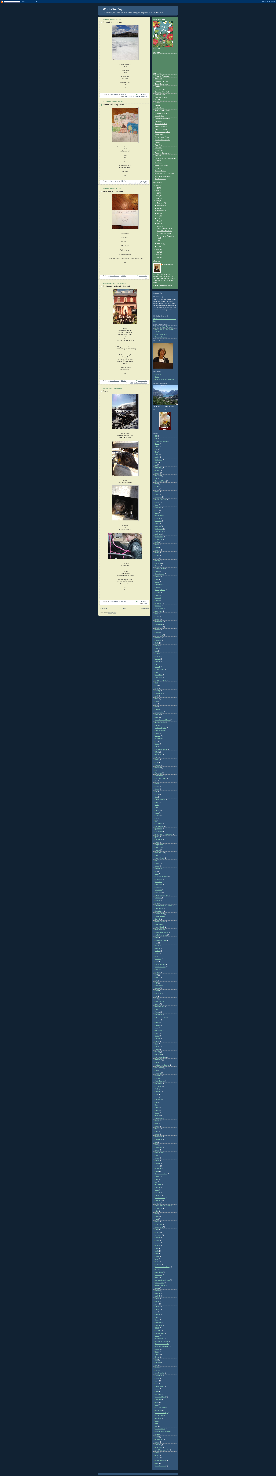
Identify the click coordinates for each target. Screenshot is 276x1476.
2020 (157, 188)
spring (157, 1288)
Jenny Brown (159, 911)
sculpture (158, 1237)
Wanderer (158, 1418)
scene (157, 1229)
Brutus (157, 555)
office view (158, 1099)
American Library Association (164, 327)
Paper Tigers (159, 134)
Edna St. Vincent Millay (162, 720)
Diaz (156, 685)
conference (158, 624)
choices (157, 600)
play (156, 1144)
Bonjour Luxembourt (161, 84)
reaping (157, 1192)
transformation (159, 1373)
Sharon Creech (168, 264)
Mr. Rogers (158, 1054)
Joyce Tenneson (160, 916)
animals (157, 454)
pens (156, 1131)
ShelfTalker (158, 163)
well (156, 1426)
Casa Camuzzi (159, 574)
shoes (157, 1253)
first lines (158, 768)
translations (158, 1375)
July (158, 216)
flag (156, 781)
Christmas (158, 603)
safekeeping (159, 1227)
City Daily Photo (160, 89)
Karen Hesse (159, 924)
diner (156, 688)
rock (156, 1213)
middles (157, 1022)
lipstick (157, 977)
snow (130, 96)
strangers (158, 1306)
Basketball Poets (160, 481)
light (156, 975)
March (159, 226)
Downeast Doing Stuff (162, 92)
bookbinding (159, 537)
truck (156, 1383)
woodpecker (159, 1439)
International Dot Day (161, 895)
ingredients (158, 890)
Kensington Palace (161, 940)
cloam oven (158, 611)
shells (157, 1251)
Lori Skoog (158, 993)
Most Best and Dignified (113, 191)
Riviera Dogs (159, 150)
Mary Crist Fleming (161, 1017)
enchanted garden (160, 728)
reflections (158, 1200)
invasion (157, 900)
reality (157, 1190)
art (135, 183)
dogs (156, 699)
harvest (157, 850)
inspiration (158, 892)
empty (157, 725)
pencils (157, 1129)
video (156, 1402)
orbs (156, 1102)
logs (156, 983)
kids (156, 943)
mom (156, 1028)
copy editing (159, 635)
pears (157, 1126)
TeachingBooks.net (161, 337)
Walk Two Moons (160, 1407)
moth (156, 1044)
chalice (157, 576)
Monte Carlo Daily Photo (162, 132)
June (159, 218)
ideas (156, 874)
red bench (158, 1195)
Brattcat (157, 87)
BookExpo (158, 539)
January (160, 246)
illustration (158, 879)
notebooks (158, 1083)
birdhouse (158, 507)
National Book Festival (162, 1065)
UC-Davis (158, 1394)
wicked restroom (160, 1429)
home (157, 866)
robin (156, 1211)
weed (156, 1423)
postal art (158, 1163)
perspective (158, 1136)
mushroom (158, 1060)
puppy (157, 1171)
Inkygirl (157, 105)
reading (157, 1187)
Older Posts (145, 609)
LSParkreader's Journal (162, 118)
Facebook (158, 374)
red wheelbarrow (160, 1198)
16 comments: (142, 601)
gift (156, 818)
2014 (157, 198)
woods (157, 1442)
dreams (157, 709)
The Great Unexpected (162, 1344)
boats (157, 523)
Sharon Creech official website (164, 379)
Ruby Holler (143, 183)
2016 (157, 193)
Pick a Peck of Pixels (162, 137)
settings (157, 1243)
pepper (157, 1134)
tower (156, 1368)
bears (157, 491)
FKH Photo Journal (161, 100)
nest (156, 1070)
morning (157, 1038)
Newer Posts (103, 609)
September (161, 211)
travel (157, 1378)
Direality (157, 691)
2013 (157, 201)
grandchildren (159, 826)
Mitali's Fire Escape (161, 129)
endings (157, 733)
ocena (157, 1097)
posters (157, 1166)
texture (157, 1336)
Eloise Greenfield (160, 722)
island (157, 903)
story (156, 1304)
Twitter (157, 377)
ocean (157, 1094)
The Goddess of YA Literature (164, 173)
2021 (157, 185)
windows (157, 1434)
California (158, 563)
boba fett (158, 526)
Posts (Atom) (112, 613)
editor (157, 717)
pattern (157, 1121)
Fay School (158, 754)
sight (156, 1259)
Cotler (157, 643)
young (157, 1463)
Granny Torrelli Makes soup (163, 834)
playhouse (158, 1147)
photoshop (158, 1139)
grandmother (159, 831)
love (156, 998)
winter (157, 1437)
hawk (156, 855)
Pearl (156, 1123)
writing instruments (161, 1460)
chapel (157, 582)
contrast (157, 629)
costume (158, 637)
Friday (157, 805)
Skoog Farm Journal (161, 165)
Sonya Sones (159, 1283)
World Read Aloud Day (162, 1450)
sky (156, 1269)
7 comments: (143, 276)
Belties (157, 502)
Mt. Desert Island (160, 1057)
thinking (157, 1354)
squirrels (157, 1296)
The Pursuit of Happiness (163, 176)
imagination (158, 884)
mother (157, 1046)
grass (157, 837)
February (160, 244)
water (156, 1421)
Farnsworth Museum (161, 749)
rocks (157, 1216)
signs (156, 1261)
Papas (157, 1113)
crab (156, 651)
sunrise (157, 1314)
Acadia (157, 444)
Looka (157, 991)
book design (159, 531)
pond (126, 96)
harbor (157, 842)
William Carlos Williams (162, 1431)
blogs (156, 513)
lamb (156, 956)
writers (157, 1455)
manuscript (158, 1014)
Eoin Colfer (158, 738)
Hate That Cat (159, 852)
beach (157, 489)
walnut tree (158, 1410)
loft (156, 980)
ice (156, 871)
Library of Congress (161, 334)
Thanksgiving (159, 1338)
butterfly (157, 560)
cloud (156, 616)
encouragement (160, 730)
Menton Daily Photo (161, 124)
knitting (157, 948)
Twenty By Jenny (160, 179)
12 (156, 436)
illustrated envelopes (161, 876)
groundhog (158, 839)
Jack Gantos (159, 908)
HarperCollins (159, 845)
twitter (157, 1391)
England (157, 736)
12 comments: (142, 94)
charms (157, 587)
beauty (157, 494)
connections (159, 627)
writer (156, 1452)
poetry (157, 1150)
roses (157, 1221)
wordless (158, 1445)
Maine (157, 1012)
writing (157, 1458)
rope (156, 1219)
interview (158, 898)
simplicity (158, 1264)
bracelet (157, 550)
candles (157, 571)
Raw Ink (157, 142)
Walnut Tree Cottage (161, 1413)
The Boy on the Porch (140, 383)
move (157, 1049)
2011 (157, 252)
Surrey (157, 1320)
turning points (159, 1386)
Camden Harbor (160, 568)
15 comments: (142, 381)
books (157, 542)
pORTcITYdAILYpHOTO (162, 140)
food (156, 797)
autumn (157, 473)
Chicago (157, 592)
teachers (158, 1330)
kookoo (157, 951)
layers (157, 961)
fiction (157, 762)
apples (157, 457)
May (158, 221)
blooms (157, 518)
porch (157, 1160)
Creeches (158, 656)
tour (156, 1365)
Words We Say (112, 9)
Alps (156, 452)
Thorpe (157, 1357)
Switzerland (158, 1325)
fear (156, 757)
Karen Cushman (160, 921)
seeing (157, 1240)
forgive (157, 802)
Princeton (158, 1168)
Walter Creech (159, 1415)
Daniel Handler (159, 669)
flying (156, 786)
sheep (157, 1248)
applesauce (158, 460)
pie (156, 1142)
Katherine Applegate (161, 932)
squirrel (157, 1293)
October (160, 208)
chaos (157, 579)
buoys (157, 558)
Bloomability (159, 515)
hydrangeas (158, 868)
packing (157, 1107)
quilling (157, 1176)
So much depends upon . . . (114, 22)
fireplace (157, 765)
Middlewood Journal (161, 126)
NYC (156, 1089)
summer (157, 1309)
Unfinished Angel (160, 1397)
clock (156, 614)
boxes (157, 547)
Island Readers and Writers (163, 906)
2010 (157, 254)
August (159, 213)
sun (156, 1312)
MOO (156, 1033)
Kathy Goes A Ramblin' (162, 113)
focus (157, 789)
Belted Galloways (160, 499)
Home (124, 609)
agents (157, 446)
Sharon (157, 1245)
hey (156, 860)
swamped (158, 1322)
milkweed (158, 1025)
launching (158, 959)
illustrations (158, 882)
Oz (156, 1105)
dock (156, 696)
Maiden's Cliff (159, 1006)
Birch (156, 505)
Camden (157, 566)
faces (157, 744)
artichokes (158, 468)
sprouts (157, 1290)
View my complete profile (163, 285)
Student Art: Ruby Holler (113, 105)
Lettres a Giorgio (160, 967)
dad (156, 664)
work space (158, 1447)
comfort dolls (159, 622)
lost (156, 996)
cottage (157, 645)
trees (156, 1381)
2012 (157, 249)
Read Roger (158, 145)
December (160, 203)
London (157, 988)
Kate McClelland (160, 929)
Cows (105, 391)
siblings (157, 1256)
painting (157, 1110)
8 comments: (143, 181)
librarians (158, 969)
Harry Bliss (158, 847)
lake (156, 953)
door (156, 701)
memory (157, 1020)
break (157, 553)
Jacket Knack (159, 108)
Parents (157, 1115)
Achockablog (159, 79)
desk (156, 683)
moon (157, 1036)
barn (156, 478)
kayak (157, 937)
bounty (157, 545)
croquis (157, 659)
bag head (158, 476)
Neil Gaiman (159, 1067)
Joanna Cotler (159, 914)
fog (156, 791)
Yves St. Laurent (160, 1466)
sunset (157, 1317)
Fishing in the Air (160, 778)
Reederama (158, 148)
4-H (156, 438)
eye (156, 741)
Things (157, 1352)
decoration (158, 675)
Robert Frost (159, 1208)
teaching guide (159, 1333)
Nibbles (157, 1078)
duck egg (158, 714)
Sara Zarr (158, 156)
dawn (156, 672)
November (160, 205)
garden (157, 810)
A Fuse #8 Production (162, 76)
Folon (157, 794)
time (156, 1360)
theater (157, 1349)
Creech (157, 653)
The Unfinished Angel (161, 1346)
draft (156, 706)
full (156, 807)
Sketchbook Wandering (162, 1267)
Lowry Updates (159, 116)
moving (157, 1052)
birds (156, 510)
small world (158, 1275)
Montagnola (158, 1030)
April (159, 223)
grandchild (158, 823)
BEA (156, 486)
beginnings (158, 497)
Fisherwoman (159, 775)
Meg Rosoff (158, 121)
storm (157, 1301)
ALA (156, 449)
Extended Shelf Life (161, 97)
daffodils (157, 667)
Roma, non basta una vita (163, 153)
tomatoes (158, 1362)
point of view (159, 1152)
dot (156, 704)
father (157, 752)
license (157, 972)
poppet (157, 1158)
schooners (158, 1235)
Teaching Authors (160, 171)
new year (158, 1073)
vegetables (158, 1399)
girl (156, 821)
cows (145, 603)
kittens (157, 945)
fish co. (157, 770)
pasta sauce (159, 1118)
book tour (158, 534)
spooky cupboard (160, 1285)
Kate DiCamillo (159, 927)
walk (156, 1405)
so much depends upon (140, 96)
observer (158, 1091)
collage (157, 619)
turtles (157, 1389)
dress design (159, 712)
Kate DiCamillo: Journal (162, 110)
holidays (157, 863)
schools (157, 1232)
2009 (157, 257)
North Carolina (159, 1081)
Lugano (157, 1004)
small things (159, 1272)
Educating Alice (160, 95)
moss (157, 1041)
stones (157, 1298)
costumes (158, 640)
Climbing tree (159, 608)
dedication (158, 677)
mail (156, 1009)
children (157, 595)
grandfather (158, 829)
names (157, 1062)
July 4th (157, 919)
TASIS (157, 1328)
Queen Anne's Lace (161, 1174)
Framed (157, 102)
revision (157, 1203)
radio (156, 1179)
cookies (157, 632)
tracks (157, 1370)
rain (156, 1182)
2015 (157, 195)
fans (137, 183)
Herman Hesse (159, 858)
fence (157, 760)
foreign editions (160, 799)
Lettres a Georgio (160, 964)
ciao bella (158, 606)
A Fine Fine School (161, 441)
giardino (157, 815)
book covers (159, 529)
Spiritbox (158, 168)
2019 (157, 190)
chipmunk (158, 598)
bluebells (158, 521)
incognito (158, 887)
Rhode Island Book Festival (163, 1206)
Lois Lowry (158, 985)
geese (157, 813)
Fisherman (158, 773)
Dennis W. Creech (160, 680)
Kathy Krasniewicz (161, 935)
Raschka (158, 1184)
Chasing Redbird (160, 590)
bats (156, 483)
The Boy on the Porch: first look (116, 286)
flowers (157, 783)
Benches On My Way (162, 81)
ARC (131, 383)
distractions (158, 693)
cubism (157, 661)
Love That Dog (159, 1001)
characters (158, 584)
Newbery (158, 1075)
